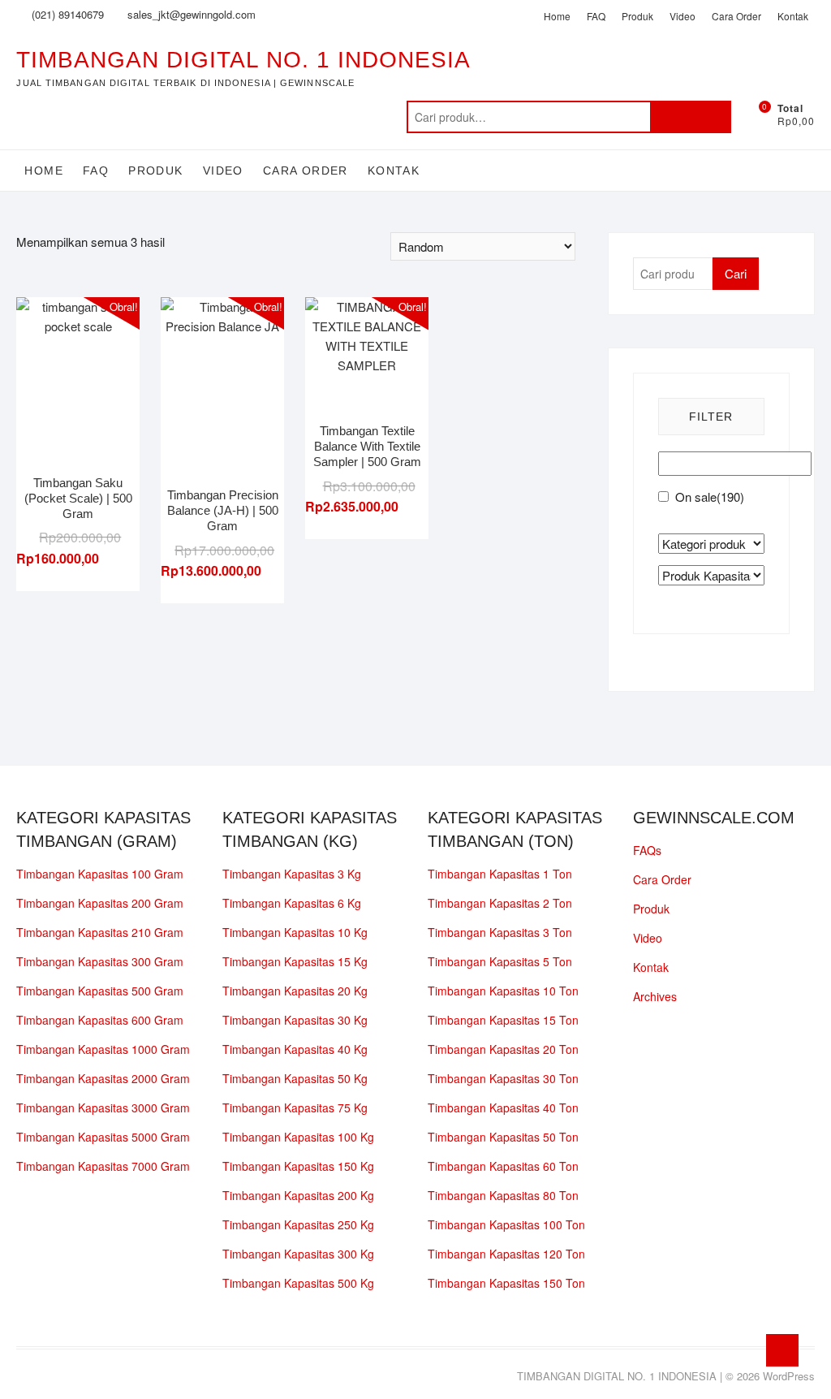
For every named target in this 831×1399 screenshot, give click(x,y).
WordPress (789, 1376)
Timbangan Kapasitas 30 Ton (503, 1078)
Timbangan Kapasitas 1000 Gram (103, 1049)
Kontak (792, 16)
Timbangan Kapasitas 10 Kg (295, 932)
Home (557, 16)
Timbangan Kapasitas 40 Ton (503, 1107)
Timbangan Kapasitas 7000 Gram (103, 1166)
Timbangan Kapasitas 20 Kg (295, 990)
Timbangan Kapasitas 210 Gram (99, 932)
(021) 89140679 (66, 14)
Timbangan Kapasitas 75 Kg (295, 1107)
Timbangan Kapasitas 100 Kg (298, 1137)
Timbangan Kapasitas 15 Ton (503, 1020)
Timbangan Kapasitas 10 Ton (503, 990)
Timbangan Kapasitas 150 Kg (298, 1166)
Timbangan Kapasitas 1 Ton (500, 874)
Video (682, 16)
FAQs (647, 850)
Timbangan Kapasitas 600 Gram (99, 1020)
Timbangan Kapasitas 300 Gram (99, 961)
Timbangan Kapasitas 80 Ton (503, 1195)
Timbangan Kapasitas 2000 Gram (103, 1078)
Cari (690, 117)
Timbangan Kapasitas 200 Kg (298, 1195)
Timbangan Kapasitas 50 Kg (295, 1078)
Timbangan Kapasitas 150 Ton (506, 1283)
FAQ (596, 16)
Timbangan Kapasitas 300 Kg (298, 1254)
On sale (709, 496)
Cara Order (736, 16)
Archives (655, 996)
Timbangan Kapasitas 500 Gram (99, 990)
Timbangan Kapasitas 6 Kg (291, 903)
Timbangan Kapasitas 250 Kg (298, 1224)
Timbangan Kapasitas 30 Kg (295, 1020)
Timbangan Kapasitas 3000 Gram (103, 1107)
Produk (637, 16)
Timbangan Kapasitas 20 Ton (503, 1049)
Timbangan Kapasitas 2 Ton (500, 903)
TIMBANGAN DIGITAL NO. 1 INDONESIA (243, 59)
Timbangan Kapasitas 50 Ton (503, 1137)
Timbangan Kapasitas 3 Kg (291, 874)
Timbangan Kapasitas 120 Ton (506, 1254)
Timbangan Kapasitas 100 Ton (506, 1224)
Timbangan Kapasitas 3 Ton (500, 932)
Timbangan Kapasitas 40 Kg (295, 1049)
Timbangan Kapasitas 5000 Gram (103, 1137)
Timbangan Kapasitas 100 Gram (99, 874)
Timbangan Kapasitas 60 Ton (503, 1166)
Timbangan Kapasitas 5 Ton (500, 961)
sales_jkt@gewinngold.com (190, 14)
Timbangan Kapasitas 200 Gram (99, 903)
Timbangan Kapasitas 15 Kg (295, 961)
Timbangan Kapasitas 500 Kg (298, 1283)
